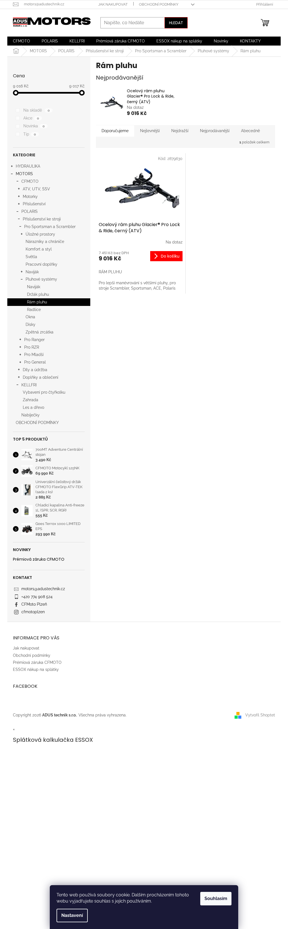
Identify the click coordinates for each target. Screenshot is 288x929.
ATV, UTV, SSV (36, 189)
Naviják (32, 272)
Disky (30, 324)
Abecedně (250, 130)
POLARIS (29, 211)
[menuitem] (21, 41)
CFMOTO (30, 181)
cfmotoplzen (33, 612)
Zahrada (30, 400)
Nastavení (72, 915)
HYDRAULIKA (28, 166)
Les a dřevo (33, 407)
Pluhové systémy (41, 279)
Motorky (30, 196)
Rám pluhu (37, 302)
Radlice (34, 309)
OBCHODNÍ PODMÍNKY (37, 422)
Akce (31, 118)
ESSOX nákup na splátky (36, 669)
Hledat (176, 23)
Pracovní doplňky (41, 264)
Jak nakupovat (113, 4)
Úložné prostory (40, 234)
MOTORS (24, 174)
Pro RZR (31, 347)
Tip (29, 134)
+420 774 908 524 (37, 596)
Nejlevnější (150, 130)
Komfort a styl (39, 249)
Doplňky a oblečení (40, 377)
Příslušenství (34, 204)
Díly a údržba (35, 369)
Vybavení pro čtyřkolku (44, 392)
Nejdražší (179, 130)
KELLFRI (29, 385)
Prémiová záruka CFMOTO (38, 559)
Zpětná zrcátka (39, 332)
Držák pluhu (38, 294)
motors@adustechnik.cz (43, 589)
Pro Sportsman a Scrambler (50, 226)
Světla (31, 256)
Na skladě (36, 110)
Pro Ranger (34, 339)
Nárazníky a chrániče (45, 241)
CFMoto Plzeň (34, 604)
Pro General (35, 362)
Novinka (34, 126)
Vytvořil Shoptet (260, 714)
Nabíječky (30, 415)
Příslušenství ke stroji (42, 219)
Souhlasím (215, 898)
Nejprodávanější (215, 130)
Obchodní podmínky (158, 4)
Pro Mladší (34, 354)
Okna (30, 317)
